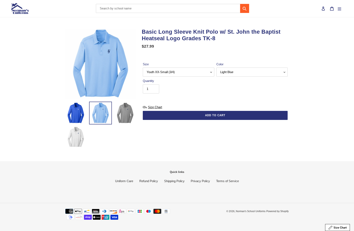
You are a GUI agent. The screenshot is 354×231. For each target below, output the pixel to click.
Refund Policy (148, 181)
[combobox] (172, 8)
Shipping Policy (174, 181)
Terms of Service (227, 181)
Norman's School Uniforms (251, 211)
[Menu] (339, 8)
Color (220, 64)
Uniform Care (124, 181)
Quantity (148, 81)
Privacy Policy (200, 181)
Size (146, 64)
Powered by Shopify (277, 211)
